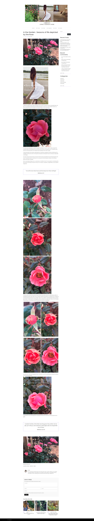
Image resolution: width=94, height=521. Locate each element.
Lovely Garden (30, 36)
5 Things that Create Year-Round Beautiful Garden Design (41, 513)
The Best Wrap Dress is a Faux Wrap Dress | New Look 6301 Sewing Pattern (65, 40)
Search (61, 31)
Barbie (62, 59)
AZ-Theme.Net (9, 519)
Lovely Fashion (62, 79)
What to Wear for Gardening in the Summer (29, 514)
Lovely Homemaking (63, 82)
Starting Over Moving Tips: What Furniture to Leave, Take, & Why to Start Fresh (65, 65)
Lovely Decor (62, 78)
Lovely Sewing (62, 83)
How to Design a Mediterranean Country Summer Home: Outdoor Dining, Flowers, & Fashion (53, 514)
